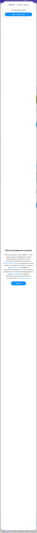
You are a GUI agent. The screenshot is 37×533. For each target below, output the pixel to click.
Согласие (15, 267)
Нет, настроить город (18, 10)
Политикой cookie (24, 278)
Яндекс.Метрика (9, 263)
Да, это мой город (18, 14)
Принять (18, 283)
